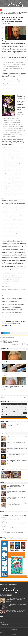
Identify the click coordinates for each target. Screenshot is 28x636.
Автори (6, 12)
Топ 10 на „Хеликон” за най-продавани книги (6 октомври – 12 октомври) (15, 599)
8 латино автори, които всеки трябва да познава (12, 312)
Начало (1, 12)
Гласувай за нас (14, 629)
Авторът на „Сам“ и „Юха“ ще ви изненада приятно (18, 344)
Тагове (7, 433)
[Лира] (15, 3)
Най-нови (3, 433)
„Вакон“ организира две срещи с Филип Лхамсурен (10, 341)
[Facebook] (14, 631)
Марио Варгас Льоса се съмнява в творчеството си (13, 310)
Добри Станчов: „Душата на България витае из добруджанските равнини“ (15, 611)
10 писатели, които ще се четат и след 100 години (12, 313)
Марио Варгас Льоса (2, 32)
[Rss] (13, 631)
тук (11, 316)
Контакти (2, 622)
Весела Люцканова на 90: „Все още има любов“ (12, 9)
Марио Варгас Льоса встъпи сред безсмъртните (13, 373)
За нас (1, 620)
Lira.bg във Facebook (4, 624)
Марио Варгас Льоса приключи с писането (12, 361)
